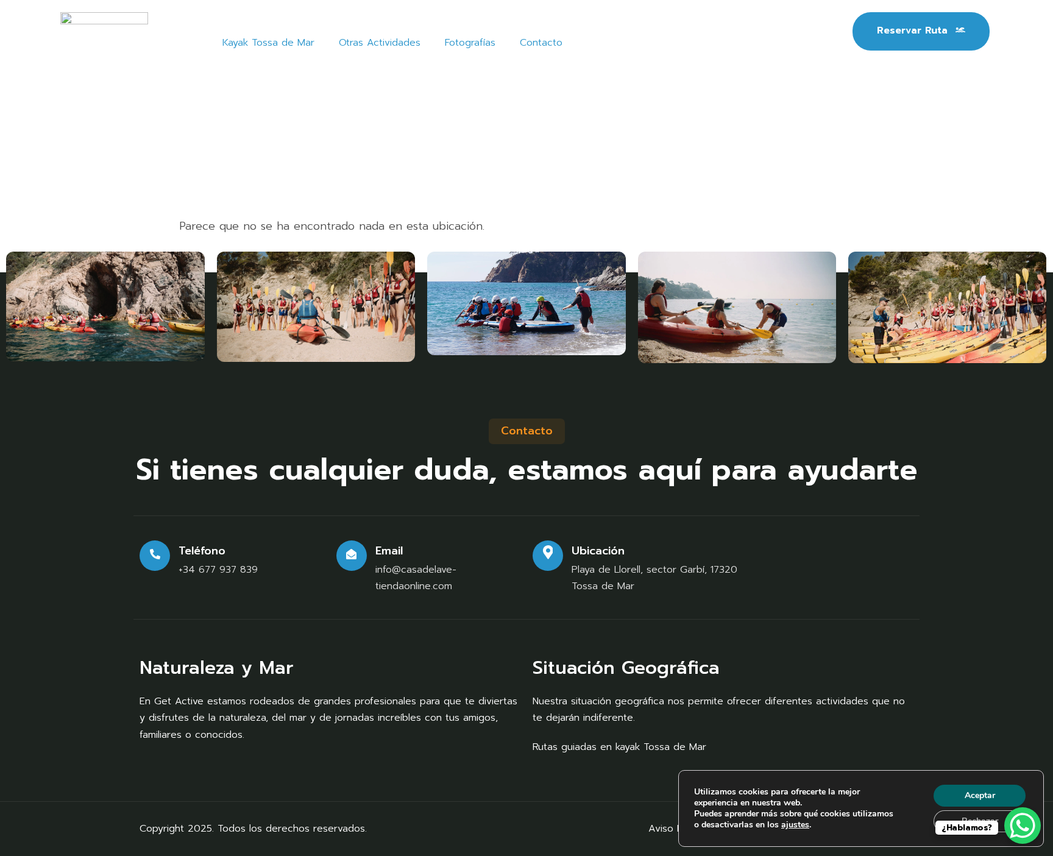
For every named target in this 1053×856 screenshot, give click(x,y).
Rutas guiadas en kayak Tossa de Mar (619, 747)
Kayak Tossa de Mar (268, 42)
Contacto (541, 42)
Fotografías (470, 42)
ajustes (795, 824)
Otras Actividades (379, 42)
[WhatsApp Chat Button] (1022, 825)
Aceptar (980, 795)
